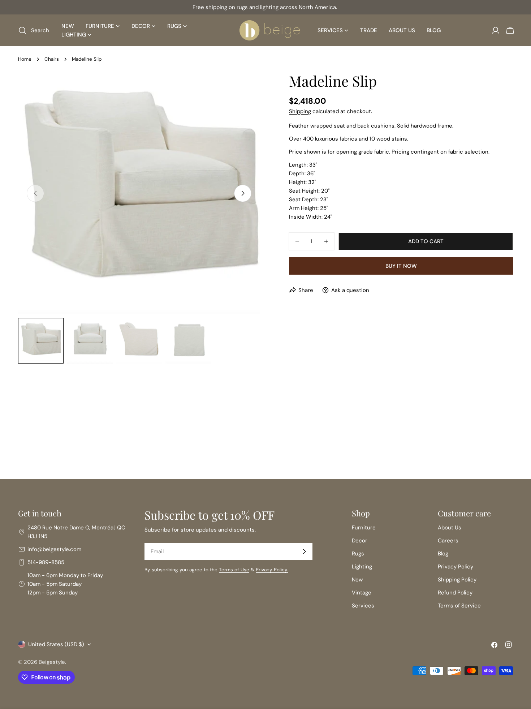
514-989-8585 (45, 562)
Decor (359, 540)
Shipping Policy (457, 579)
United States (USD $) (56, 644)
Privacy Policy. (272, 570)
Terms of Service (459, 605)
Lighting (362, 566)
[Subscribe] (304, 551)
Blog (443, 553)
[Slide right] (242, 193)
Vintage (361, 592)
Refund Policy (455, 592)
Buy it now (401, 266)
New (357, 579)
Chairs (51, 59)
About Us (449, 527)
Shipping (300, 111)
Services (363, 605)
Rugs (358, 553)
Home (24, 59)
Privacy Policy (455, 566)
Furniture (364, 527)
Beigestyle (52, 662)
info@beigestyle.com (54, 549)
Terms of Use (234, 570)
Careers (448, 540)
